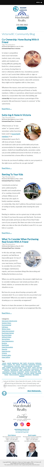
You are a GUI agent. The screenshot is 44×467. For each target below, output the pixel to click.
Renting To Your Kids (12, 174)
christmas (39, 364)
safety (20, 370)
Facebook (16, 424)
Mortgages (36, 374)
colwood (14, 373)
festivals (24, 367)
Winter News (6, 329)
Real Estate (5, 345)
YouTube (28, 424)
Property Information (26, 374)
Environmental (6, 325)
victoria (4, 363)
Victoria (4, 353)
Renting (4, 343)
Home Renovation (7, 347)
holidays (4, 364)
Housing (4, 349)
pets (32, 370)
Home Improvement (8, 331)
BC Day (21, 368)
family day (17, 366)
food (21, 363)
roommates (27, 368)
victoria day (36, 366)
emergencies (14, 370)
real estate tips (14, 368)
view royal (26, 373)
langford (8, 367)
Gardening (13, 371)
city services (31, 363)
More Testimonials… (34, 391)
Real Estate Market (8, 333)
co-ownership (35, 368)
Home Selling (6, 357)
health (25, 363)
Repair (6, 374)
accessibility (20, 371)
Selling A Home (6, 337)
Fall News (5, 327)
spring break (29, 366)
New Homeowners (8, 341)
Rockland (21, 376)
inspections (24, 364)
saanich (9, 363)
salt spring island (16, 367)
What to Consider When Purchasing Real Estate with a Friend (20, 240)
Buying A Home (6, 335)
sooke (3, 367)
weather (9, 364)
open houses (26, 370)
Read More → (7, 109)
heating (18, 364)
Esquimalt (38, 373)
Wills (39, 371)
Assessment (33, 371)
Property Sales (6, 355)
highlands (20, 373)
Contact (22, 28)
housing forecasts (9, 366)
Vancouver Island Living (9, 321)
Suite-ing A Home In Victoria (16, 115)
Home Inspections (14, 374)
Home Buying (6, 351)
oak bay (32, 373)
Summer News (6, 323)
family (29, 367)
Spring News (6, 339)
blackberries (15, 363)
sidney (34, 367)
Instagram (22, 424)
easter (23, 366)
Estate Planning (6, 373)
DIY (14, 364)
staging (27, 371)
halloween (38, 363)
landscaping (31, 364)
